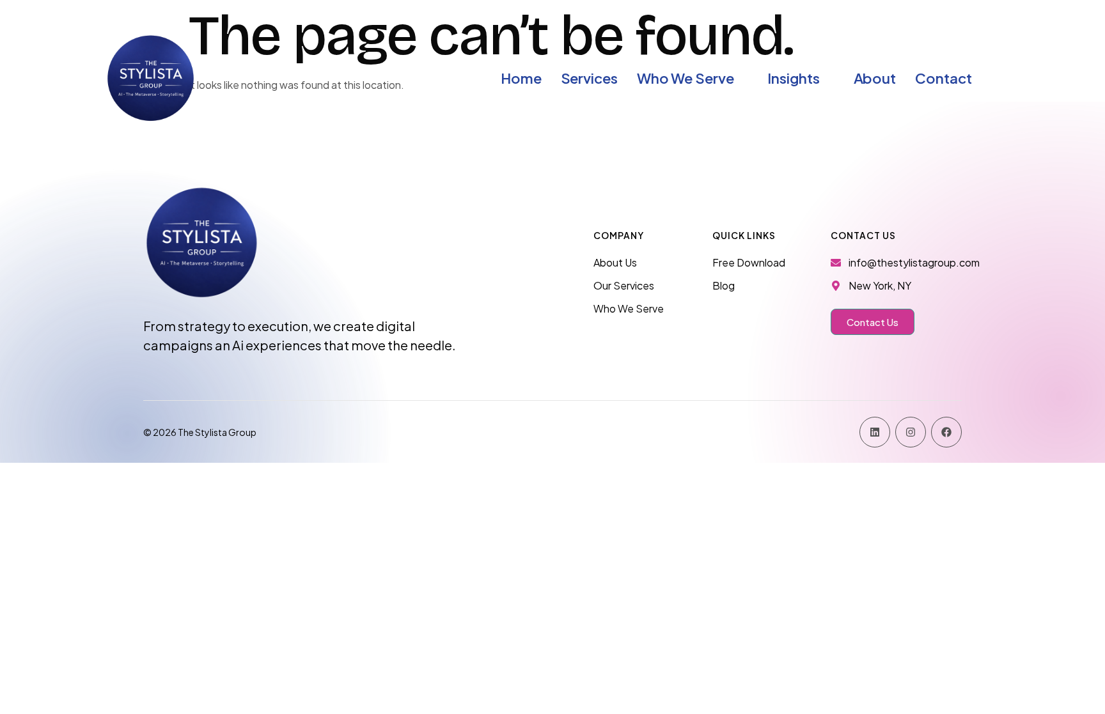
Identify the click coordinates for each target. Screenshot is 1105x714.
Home (521, 78)
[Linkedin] (874, 432)
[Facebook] (946, 432)
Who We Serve (685, 78)
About (875, 78)
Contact (943, 78)
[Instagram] (910, 432)
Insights (793, 78)
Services (589, 78)
